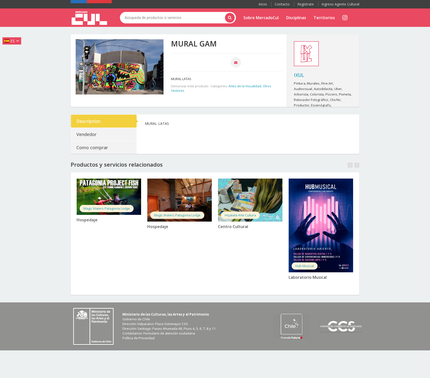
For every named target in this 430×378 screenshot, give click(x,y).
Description (88, 121)
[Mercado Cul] (89, 18)
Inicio (263, 4)
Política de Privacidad (138, 338)
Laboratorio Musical (308, 277)
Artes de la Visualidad (244, 86)
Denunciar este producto (190, 86)
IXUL (299, 75)
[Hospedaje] (109, 197)
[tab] (104, 121)
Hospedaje (87, 220)
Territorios (324, 17)
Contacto (282, 4)
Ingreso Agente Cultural (340, 4)
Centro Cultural (233, 226)
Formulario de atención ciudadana (169, 333)
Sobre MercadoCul (261, 17)
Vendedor (86, 134)
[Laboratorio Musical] (321, 225)
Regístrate (305, 4)
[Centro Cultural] (250, 200)
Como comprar (92, 147)
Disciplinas (296, 17)
